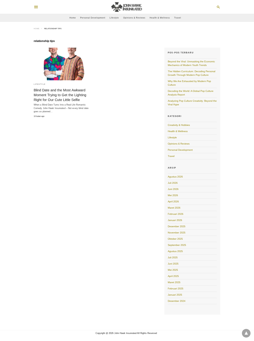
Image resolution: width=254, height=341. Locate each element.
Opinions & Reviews (134, 18)
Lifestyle (114, 18)
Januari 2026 (175, 220)
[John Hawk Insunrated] (127, 7)
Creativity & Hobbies (179, 125)
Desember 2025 (176, 226)
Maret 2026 (174, 207)
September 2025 (177, 245)
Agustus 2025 (175, 251)
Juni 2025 (173, 263)
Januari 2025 (175, 294)
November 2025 (176, 232)
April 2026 (173, 201)
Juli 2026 (173, 182)
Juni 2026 (173, 189)
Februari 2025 (175, 288)
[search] (218, 7)
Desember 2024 (176, 301)
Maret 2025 (174, 282)
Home (72, 18)
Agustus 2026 (175, 176)
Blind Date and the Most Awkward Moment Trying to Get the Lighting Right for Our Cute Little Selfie (60, 95)
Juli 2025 (173, 257)
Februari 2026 (175, 214)
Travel (177, 18)
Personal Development (92, 18)
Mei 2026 (173, 195)
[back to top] (246, 333)
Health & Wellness (160, 18)
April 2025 (173, 276)
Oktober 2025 (175, 238)
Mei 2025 (173, 269)
